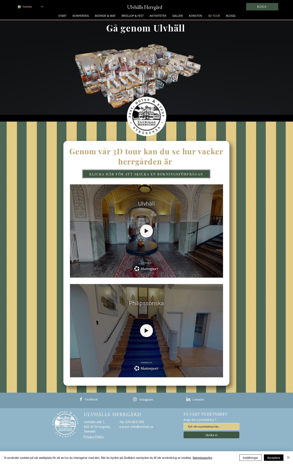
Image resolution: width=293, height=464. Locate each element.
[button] (105, 15)
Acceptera (273, 458)
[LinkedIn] (188, 399)
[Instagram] (134, 399)
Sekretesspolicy (202, 458)
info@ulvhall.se (142, 427)
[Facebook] (81, 399)
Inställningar (250, 458)
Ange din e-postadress (199, 419)
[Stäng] (288, 457)
